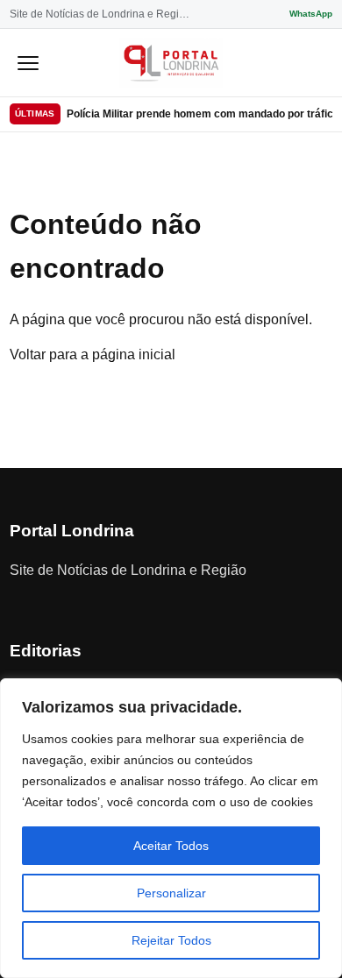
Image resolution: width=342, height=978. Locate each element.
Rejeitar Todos (171, 940)
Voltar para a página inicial (92, 354)
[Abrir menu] (28, 62)
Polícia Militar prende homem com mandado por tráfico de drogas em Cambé (199, 114)
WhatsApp (310, 13)
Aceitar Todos (171, 846)
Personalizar (171, 893)
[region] (171, 828)
